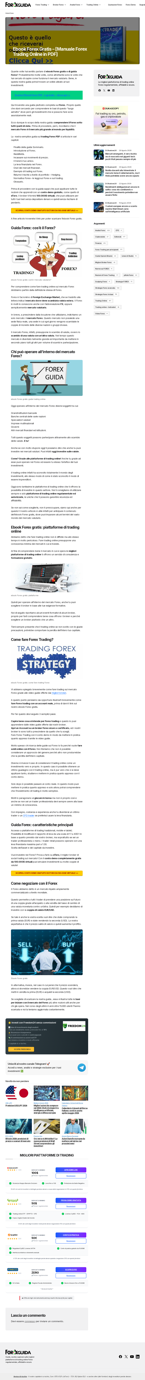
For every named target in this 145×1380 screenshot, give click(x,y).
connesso (30, 1321)
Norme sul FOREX (103, 269)
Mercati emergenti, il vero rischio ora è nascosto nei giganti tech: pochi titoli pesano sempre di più (121, 156)
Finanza (100, 243)
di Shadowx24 (111, 150)
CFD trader (28, 815)
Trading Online (103, 301)
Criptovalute (101, 237)
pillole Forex (130, 275)
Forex (12, 13)
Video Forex (101, 313)
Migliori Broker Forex (105, 262)
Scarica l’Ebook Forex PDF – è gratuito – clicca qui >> (42, 95)
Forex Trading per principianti (108, 249)
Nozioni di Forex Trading (106, 275)
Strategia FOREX (124, 281)
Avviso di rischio (20, 1376)
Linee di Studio (129, 256)
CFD (119, 230)
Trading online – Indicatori (107, 307)
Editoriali (119, 237)
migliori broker (59, 692)
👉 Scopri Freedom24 (21, 1049)
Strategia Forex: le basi (106, 294)
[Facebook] (99, 90)
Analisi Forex (102, 230)
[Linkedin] (113, 90)
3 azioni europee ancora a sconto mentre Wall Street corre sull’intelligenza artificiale (121, 209)
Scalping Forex (102, 281)
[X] (104, 90)
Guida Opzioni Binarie (105, 256)
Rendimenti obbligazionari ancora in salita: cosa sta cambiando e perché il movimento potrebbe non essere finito (122, 191)
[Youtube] (108, 90)
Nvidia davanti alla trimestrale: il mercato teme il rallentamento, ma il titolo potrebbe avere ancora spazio (122, 173)
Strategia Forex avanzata (107, 288)
